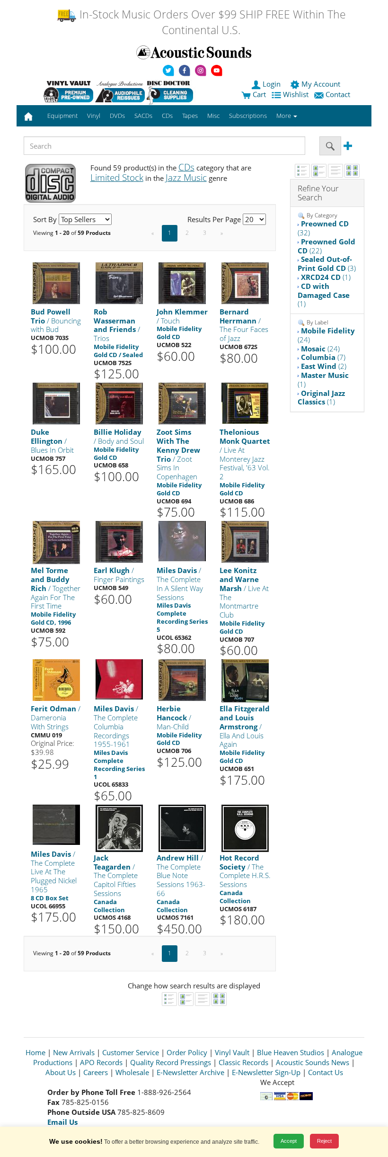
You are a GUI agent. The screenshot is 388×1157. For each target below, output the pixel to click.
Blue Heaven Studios (290, 1052)
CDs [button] (167, 115)
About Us (60, 1072)
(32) (323, 228)
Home (35, 1052)
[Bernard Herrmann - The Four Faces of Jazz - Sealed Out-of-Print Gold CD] (245, 282)
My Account (321, 84)
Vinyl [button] (93, 115)
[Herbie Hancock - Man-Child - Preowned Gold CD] (182, 679)
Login (271, 84)
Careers (95, 1072)
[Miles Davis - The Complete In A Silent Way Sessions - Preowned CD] (182, 541)
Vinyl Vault (232, 1052)
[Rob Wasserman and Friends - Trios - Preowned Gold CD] (119, 282)
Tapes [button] (190, 115)
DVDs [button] (117, 115)
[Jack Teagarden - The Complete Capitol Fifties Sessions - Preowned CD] (119, 828)
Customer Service (130, 1052)
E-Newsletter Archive (190, 1072)
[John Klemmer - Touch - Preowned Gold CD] (182, 282)
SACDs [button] (143, 115)
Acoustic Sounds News (312, 1062)
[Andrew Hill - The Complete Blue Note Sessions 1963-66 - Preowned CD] (182, 828)
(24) (326, 335)
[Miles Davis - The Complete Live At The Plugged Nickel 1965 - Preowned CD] (56, 824)
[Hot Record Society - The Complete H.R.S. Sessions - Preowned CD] (245, 828)
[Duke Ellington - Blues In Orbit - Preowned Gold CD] (56, 403)
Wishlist (295, 94)
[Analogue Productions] (120, 91)
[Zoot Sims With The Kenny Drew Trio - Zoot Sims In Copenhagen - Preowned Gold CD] (182, 403)
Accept (289, 1141)
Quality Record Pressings (170, 1062)
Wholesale (132, 1072)
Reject (324, 1141)
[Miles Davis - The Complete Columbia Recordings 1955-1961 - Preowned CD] (119, 679)
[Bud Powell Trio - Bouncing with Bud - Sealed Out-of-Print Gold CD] (56, 282)
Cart (258, 94)
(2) (323, 366)
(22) (326, 246)
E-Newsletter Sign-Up (266, 1072)
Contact (338, 94)
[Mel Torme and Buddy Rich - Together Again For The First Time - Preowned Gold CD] (56, 542)
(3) (327, 263)
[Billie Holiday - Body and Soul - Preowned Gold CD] (119, 403)
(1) (326, 277)
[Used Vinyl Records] (68, 91)
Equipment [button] (62, 115)
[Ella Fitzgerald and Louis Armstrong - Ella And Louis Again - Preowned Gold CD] (245, 680)
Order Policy (187, 1052)
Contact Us (325, 1072)
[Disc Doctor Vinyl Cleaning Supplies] (171, 91)
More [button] (284, 115)
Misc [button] (213, 115)
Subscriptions (248, 115)
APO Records (101, 1062)
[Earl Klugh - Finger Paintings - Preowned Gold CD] (119, 541)
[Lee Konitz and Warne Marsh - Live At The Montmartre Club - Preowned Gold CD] (245, 541)
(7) (323, 357)
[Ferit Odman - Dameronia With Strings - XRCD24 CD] (56, 679)
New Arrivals (74, 1052)
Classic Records (243, 1062)
